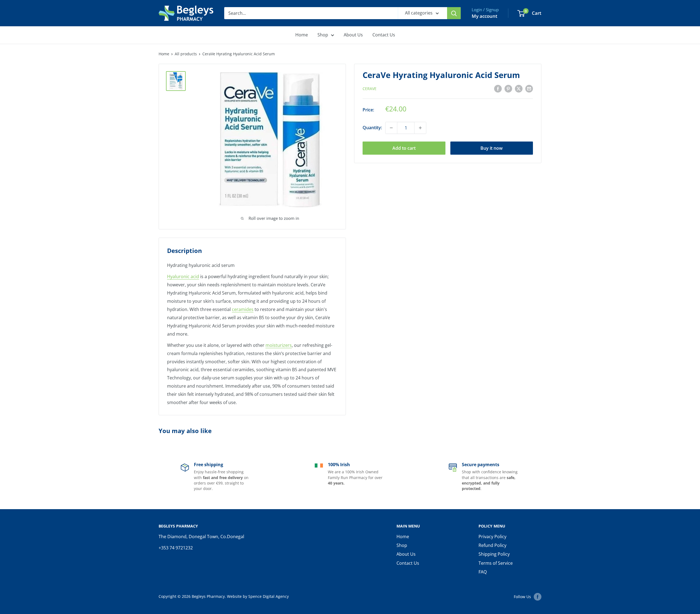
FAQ (483, 572)
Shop (322, 35)
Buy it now (491, 148)
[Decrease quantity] (391, 128)
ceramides (242, 309)
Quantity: (372, 128)
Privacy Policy (492, 537)
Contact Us (383, 35)
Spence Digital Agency (268, 596)
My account (484, 16)
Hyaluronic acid (183, 276)
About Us (353, 35)
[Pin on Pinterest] (508, 88)
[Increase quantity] (420, 128)
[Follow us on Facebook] (537, 597)
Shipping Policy (494, 554)
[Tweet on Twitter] (519, 88)
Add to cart (404, 148)
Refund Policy (492, 545)
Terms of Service (496, 563)
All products (186, 53)
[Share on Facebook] (498, 88)
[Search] (454, 13)
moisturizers (279, 345)
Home (301, 35)
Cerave (370, 88)
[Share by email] (529, 88)
